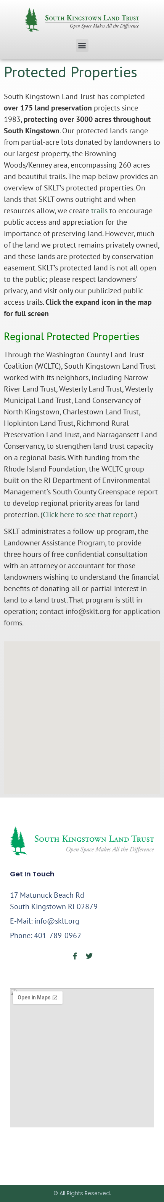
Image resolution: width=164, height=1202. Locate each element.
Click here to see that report (88, 514)
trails (99, 211)
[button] (82, 45)
